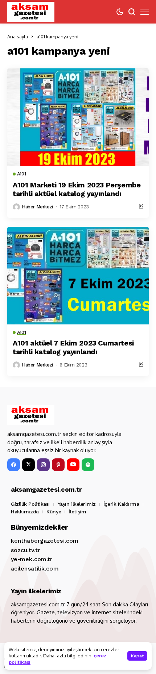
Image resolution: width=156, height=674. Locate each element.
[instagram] (43, 464)
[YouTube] (73, 464)
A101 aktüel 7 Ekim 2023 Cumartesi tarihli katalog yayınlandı (73, 347)
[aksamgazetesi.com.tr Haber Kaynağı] (30, 12)
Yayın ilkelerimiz (77, 504)
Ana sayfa (17, 36)
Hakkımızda (25, 511)
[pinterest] (58, 464)
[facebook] (13, 464)
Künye (53, 511)
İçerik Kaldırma (121, 504)
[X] (28, 464)
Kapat (137, 655)
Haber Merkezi (37, 206)
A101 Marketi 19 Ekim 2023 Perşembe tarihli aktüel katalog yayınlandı (76, 189)
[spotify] (88, 464)
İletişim (77, 511)
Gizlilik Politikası (30, 504)
